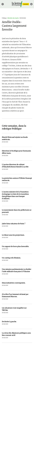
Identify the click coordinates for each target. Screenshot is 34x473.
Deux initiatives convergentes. (14, 283)
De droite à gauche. (9, 322)
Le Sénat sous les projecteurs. (13, 235)
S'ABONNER (25, 4)
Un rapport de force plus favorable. (15, 246)
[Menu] (3, 4)
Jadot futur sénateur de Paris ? (13, 224)
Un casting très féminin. (11, 258)
